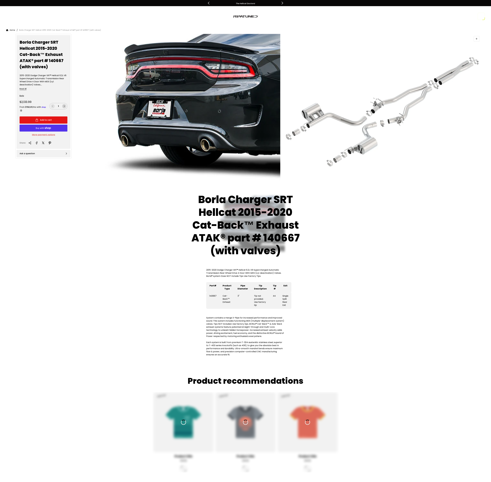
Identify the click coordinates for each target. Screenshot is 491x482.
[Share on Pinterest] (49, 142)
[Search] (465, 16)
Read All (23, 89)
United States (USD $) (448, 16)
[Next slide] (282, 3)
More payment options (43, 135)
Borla (22, 95)
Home (12, 30)
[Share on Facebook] (36, 142)
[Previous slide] (208, 3)
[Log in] (473, 16)
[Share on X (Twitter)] (43, 142)
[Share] (29, 142)
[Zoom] (476, 39)
